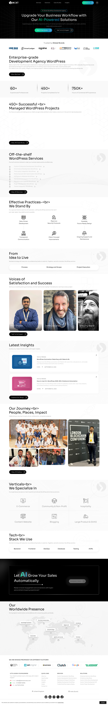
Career (43, 684)
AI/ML (91, 549)
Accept (103, 702)
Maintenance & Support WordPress (66, 680)
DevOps (47, 549)
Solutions (47, 2)
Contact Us (44, 686)
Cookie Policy (61, 702)
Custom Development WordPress (65, 676)
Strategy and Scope (54, 267)
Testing (76, 549)
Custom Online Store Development (89, 680)
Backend (17, 549)
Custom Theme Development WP (88, 682)
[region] (54, 702)
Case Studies (57, 2)
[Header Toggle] (97, 3)
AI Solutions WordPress (86, 678)
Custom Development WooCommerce (67, 678)
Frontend (31, 549)
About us (43, 676)
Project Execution (83, 267)
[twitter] (58, 696)
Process (25, 267)
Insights (67, 2)
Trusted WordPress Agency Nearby (65, 684)
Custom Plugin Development (87, 684)
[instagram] (54, 696)
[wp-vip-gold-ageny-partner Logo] (47, 665)
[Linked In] (50, 696)
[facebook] (62, 696)
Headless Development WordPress (65, 682)
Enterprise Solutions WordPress (88, 676)
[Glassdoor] (92, 665)
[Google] (75, 665)
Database (61, 549)
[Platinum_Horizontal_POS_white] (14, 665)
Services (38, 2)
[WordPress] (46, 696)
